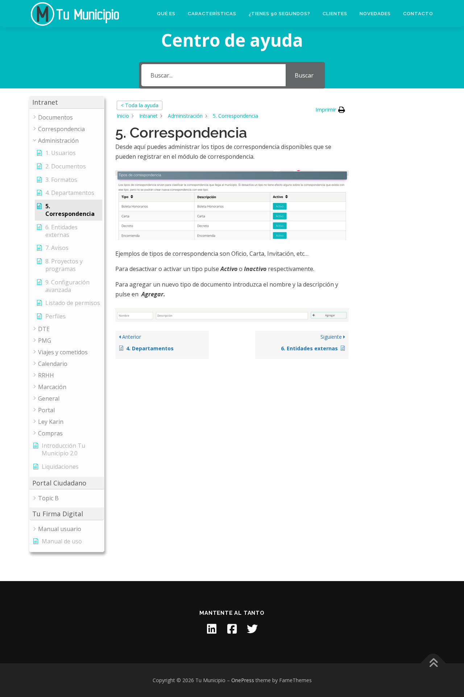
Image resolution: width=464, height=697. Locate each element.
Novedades (375, 13)
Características (212, 13)
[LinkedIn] (211, 628)
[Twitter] (252, 628)
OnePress (242, 680)
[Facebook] (232, 628)
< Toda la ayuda (139, 105)
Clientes (335, 13)
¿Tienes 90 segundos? (279, 13)
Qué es (166, 13)
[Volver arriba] (433, 663)
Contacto (418, 13)
